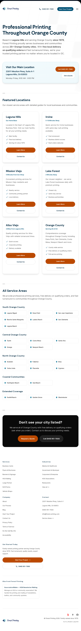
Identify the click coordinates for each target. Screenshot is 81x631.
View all (45, 487)
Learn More (21, 150)
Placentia (36, 368)
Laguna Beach (12, 326)
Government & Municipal (50, 470)
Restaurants (46, 483)
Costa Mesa (37, 341)
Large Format (7, 483)
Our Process (7, 505)
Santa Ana (61, 341)
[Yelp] (68, 615)
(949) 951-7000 (47, 510)
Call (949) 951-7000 (65, 69)
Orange (9, 347)
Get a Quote (68, 76)
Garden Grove (37, 397)
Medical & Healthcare (49, 466)
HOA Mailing (7, 478)
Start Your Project (9, 514)
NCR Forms (6, 487)
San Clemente (63, 319)
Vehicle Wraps (7, 491)
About (5, 501)
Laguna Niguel (12, 313)
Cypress (61, 368)
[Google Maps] (73, 615)
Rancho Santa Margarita (15, 319)
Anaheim (10, 362)
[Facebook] (77, 615)
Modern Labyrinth (73, 621)
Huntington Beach (13, 383)
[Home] (11, 9)
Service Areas (47, 518)
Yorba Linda (11, 368)
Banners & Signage (9, 474)
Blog (4, 510)
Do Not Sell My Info (9, 531)
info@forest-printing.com (50, 514)
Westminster (62, 397)
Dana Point (36, 313)
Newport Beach (38, 347)
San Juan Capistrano (65, 313)
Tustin (9, 341)
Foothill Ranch (11, 397)
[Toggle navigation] (77, 9)
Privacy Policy (7, 522)
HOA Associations (48, 478)
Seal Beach (36, 383)
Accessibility (7, 535)
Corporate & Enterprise (50, 474)
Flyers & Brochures (9, 470)
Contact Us (21, 156)
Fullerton (35, 362)
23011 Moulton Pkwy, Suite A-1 (53, 501)
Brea (59, 362)
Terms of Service (8, 527)
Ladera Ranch (37, 319)
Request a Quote (28, 439)
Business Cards (8, 466)
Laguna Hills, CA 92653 (50, 505)
